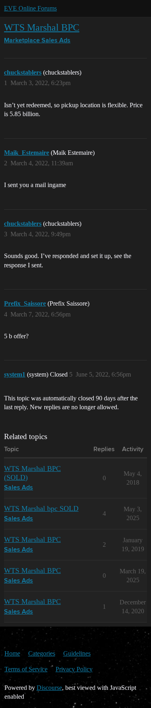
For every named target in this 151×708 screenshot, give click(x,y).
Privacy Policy (74, 669)
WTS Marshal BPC (41, 27)
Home (12, 653)
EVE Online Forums (30, 8)
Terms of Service (26, 669)
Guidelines (77, 653)
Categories (41, 653)
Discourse (49, 687)
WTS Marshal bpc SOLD (41, 508)
